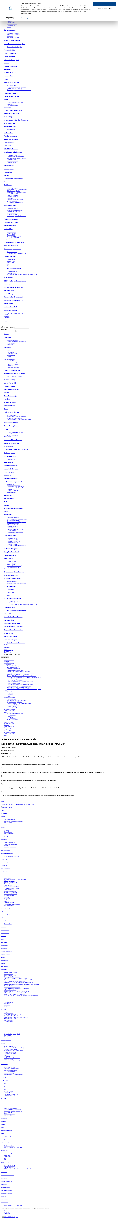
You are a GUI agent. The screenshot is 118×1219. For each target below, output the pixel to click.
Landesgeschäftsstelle (12, 340)
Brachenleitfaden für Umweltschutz (16, 313)
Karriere (6, 181)
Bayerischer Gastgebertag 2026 (15, 102)
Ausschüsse (10, 36)
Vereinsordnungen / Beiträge (13, 178)
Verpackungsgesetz (9, 905)
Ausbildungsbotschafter (13, 37)
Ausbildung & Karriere (6, 1040)
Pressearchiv (10, 693)
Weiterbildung (8, 229)
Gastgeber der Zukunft (11, 222)
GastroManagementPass (12, 294)
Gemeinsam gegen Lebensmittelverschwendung (19, 90)
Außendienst (8, 172)
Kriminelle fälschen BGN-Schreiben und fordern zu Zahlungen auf (24, 689)
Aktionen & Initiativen (11, 82)
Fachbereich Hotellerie (13, 33)
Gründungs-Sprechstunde (13, 211)
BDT (8, 265)
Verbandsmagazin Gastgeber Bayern (16, 158)
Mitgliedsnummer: (5, 326)
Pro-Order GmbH (11, 273)
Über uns (6, 334)
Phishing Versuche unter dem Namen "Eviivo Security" (21, 673)
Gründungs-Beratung (12, 213)
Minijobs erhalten (11, 85)
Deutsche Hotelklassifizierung (13, 287)
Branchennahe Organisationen (14, 242)
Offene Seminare (11, 232)
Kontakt (6, 314)
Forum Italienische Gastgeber (14, 47)
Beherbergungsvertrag (9, 881)
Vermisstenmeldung (12, 667)
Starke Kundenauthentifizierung (12, 904)
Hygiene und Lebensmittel (10, 892)
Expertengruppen (9, 30)
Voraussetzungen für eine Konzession (16, 120)
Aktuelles (6, 63)
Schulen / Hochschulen (13, 195)
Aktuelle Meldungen (10, 66)
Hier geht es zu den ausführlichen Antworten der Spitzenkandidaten (18, 804)
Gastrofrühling (10, 104)
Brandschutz (7, 884)
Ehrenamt (7, 347)
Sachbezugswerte (9, 123)
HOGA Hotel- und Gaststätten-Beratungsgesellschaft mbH (22, 274)
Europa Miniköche (10, 225)
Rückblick (12, 715)
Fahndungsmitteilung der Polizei (15, 670)
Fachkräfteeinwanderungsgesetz (12, 888)
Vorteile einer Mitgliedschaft (13, 152)
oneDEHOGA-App (10, 72)
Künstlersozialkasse (9, 895)
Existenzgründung (10, 205)
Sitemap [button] (2, 810)
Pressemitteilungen (12, 692)
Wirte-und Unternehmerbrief (14, 236)
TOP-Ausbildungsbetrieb (13, 191)
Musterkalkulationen (11, 139)
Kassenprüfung (11, 129)
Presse (6, 79)
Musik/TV (6, 901)
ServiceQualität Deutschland (13, 297)
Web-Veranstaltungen (12, 105)
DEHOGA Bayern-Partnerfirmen (15, 281)
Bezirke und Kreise (12, 24)
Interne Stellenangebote (11, 60)
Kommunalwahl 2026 (11, 93)
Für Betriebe (10, 198)
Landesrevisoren (11, 25)
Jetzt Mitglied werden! (11, 149)
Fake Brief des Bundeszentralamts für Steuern (18, 671)
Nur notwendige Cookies (105, 8)
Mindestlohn (7, 899)
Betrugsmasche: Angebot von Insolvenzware (18, 687)
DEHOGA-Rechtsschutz (13, 155)
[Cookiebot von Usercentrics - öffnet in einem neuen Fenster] (10, 18)
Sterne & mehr (7, 284)
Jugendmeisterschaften (12, 196)
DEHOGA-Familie (10, 256)
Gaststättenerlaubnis (9, 889)
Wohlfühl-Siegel (9, 290)
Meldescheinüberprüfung (13, 668)
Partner (5, 239)
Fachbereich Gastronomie (13, 34)
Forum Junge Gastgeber (12, 40)
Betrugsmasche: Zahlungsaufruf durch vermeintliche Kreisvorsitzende (24, 677)
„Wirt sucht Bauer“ (12, 707)
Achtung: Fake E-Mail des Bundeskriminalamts (19, 686)
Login (5, 321)
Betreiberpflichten (10, 126)
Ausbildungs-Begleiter (12, 188)
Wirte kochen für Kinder (13, 705)
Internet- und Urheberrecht (10, 894)
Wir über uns (4, 813)
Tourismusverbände (12, 252)
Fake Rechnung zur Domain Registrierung (18, 674)
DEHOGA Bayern (8, 722)
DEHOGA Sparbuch (12, 161)
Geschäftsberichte (9, 56)
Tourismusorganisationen (12, 249)
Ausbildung (8, 185)
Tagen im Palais (11, 235)
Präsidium (9, 350)
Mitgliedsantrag (9, 165)
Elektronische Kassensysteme (11, 886)
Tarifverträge (8, 117)
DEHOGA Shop (11, 162)
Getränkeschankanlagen (10, 891)
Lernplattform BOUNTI (13, 237)
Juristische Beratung (12, 214)
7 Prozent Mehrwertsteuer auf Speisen (16, 87)
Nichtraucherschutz (9, 902)
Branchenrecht (7, 107)
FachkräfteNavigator (11, 219)
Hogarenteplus (8, 142)
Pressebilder (10, 694)
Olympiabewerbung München (14, 88)
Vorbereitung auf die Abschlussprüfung (17, 189)
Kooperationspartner (11, 245)
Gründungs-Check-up (12, 208)
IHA (8, 264)
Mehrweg (6, 897)
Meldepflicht (7, 898)
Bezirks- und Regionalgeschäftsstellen (16, 341)
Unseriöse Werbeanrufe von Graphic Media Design (20, 681)
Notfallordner (8, 133)
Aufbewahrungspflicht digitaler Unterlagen (15, 879)
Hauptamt (7, 337)
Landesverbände (11, 259)
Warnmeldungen (9, 76)
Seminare (3, 939)
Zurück (2, 801)
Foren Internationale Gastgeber (14, 44)
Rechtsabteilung (11, 343)
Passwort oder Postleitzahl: (7, 327)
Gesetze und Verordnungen (13, 110)
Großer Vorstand (11, 22)
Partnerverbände (9, 278)
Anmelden (3, 329)
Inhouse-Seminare (11, 233)
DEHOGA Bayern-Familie (12, 268)
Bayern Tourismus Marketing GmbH (16, 253)
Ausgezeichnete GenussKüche (13, 300)
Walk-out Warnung (12, 678)
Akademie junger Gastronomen (15, 199)
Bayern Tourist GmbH (12, 271)
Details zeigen (25, 18)
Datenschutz (7, 317)
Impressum (6, 316)
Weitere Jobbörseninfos (13, 193)
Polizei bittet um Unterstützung (15, 680)
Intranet (9, 27)
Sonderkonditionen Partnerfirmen (15, 156)
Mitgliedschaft (7, 145)
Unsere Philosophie (10, 53)
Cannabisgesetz (8, 885)
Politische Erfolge (9, 50)
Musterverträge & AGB (11, 113)
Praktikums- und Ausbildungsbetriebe (16, 192)
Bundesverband (11, 261)
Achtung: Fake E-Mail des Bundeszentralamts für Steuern (21, 676)
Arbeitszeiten (7, 878)
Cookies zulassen (105, 4)
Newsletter (7, 69)
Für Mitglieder (8, 169)
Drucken (9, 807)
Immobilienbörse (11, 159)
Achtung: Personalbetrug (13, 683)
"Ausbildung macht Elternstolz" (15, 202)
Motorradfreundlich (10, 307)
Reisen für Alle (8, 303)
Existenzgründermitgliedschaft (14, 210)
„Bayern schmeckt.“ (12, 201)
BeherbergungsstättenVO (10, 882)
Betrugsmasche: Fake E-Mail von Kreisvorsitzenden (20, 684)
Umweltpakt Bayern (10, 310)
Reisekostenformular (10, 136)
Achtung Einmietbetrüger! (13, 665)
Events (6, 99)
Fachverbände (10, 262)
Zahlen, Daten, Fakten (11, 96)
